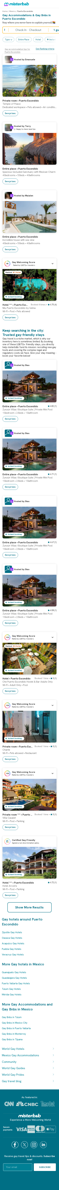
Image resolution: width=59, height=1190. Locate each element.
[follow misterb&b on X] (25, 1144)
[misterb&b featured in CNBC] (27, 1103)
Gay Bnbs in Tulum (12, 1017)
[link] (50, 94)
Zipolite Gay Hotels (12, 932)
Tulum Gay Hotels (11, 989)
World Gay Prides (13, 1074)
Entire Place (23, 39)
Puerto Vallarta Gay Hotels (16, 983)
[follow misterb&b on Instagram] (34, 1144)
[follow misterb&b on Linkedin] (44, 1144)
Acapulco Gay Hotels (13, 943)
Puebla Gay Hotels (11, 949)
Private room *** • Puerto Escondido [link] (18, 814)
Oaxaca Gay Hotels (12, 938)
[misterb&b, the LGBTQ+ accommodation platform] (16, 4)
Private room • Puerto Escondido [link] (21, 100)
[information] (11, 59)
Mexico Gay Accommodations (20, 1055)
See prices (10, 113)
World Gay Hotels (13, 1049)
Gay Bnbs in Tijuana (12, 1039)
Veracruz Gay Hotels (13, 954)
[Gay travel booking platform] (29, 1115)
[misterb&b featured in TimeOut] (48, 1103)
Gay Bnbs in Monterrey (14, 1033)
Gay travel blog (11, 1081)
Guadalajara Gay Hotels (14, 978)
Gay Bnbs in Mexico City (14, 1022)
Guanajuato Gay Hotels (14, 972)
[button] (29, 263)
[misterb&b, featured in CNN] (9, 1104)
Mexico (12, 11)
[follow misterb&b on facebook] (15, 1144)
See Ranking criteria (45, 49)
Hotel (38, 39)
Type (7, 39)
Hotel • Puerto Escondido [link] (16, 678)
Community (9, 1062)
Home (5, 11)
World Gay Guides (13, 1068)
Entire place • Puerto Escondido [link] (20, 168)
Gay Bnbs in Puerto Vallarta (16, 1028)
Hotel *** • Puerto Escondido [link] (16, 304)
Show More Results (29, 907)
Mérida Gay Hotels (11, 994)
